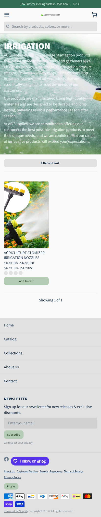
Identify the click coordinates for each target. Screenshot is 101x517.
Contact (10, 381)
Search (44, 471)
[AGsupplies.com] (51, 15)
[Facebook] (6, 461)
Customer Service (27, 471)
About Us (11, 367)
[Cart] (92, 15)
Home (9, 325)
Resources (56, 471)
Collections (13, 353)
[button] (26, 281)
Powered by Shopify (16, 511)
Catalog (10, 339)
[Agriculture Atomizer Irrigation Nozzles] (26, 214)
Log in (11, 486)
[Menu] (9, 15)
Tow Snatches (28, 4)
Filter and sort (50, 163)
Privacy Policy (12, 477)
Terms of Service (73, 471)
